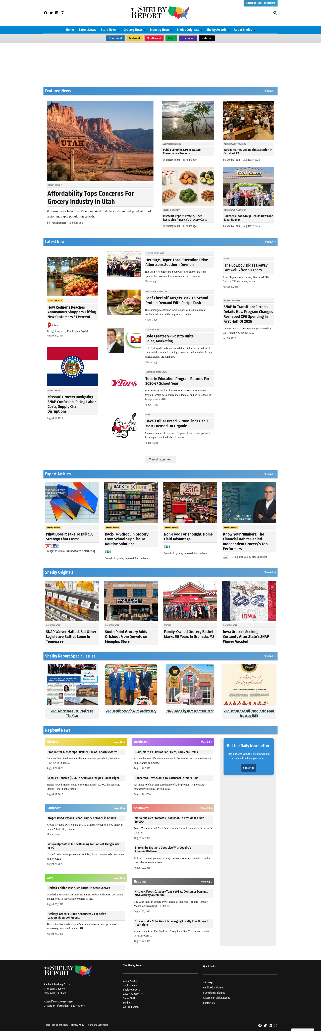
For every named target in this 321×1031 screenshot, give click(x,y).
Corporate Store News (156, 372)
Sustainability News (172, 144)
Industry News (160, 30)
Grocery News (133, 30)
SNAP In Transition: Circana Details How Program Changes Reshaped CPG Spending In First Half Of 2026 (248, 314)
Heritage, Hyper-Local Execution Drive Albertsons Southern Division (176, 262)
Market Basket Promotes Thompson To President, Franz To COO (169, 820)
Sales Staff (129, 998)
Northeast (188, 38)
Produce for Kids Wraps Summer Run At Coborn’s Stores (82, 752)
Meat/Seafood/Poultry (156, 291)
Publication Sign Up (213, 987)
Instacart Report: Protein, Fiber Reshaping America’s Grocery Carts (185, 218)
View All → (270, 90)
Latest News (87, 30)
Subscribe (248, 768)
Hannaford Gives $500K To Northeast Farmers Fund (166, 778)
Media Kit (128, 1002)
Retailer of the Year (154, 253)
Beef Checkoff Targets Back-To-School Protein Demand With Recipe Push (176, 300)
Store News (108, 30)
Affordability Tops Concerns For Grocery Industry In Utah (90, 198)
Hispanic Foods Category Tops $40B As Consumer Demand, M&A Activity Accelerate (171, 893)
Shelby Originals (188, 30)
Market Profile (54, 185)
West (171, 38)
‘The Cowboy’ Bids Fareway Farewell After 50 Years (246, 267)
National (207, 38)
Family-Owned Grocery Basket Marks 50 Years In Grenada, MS (189, 634)
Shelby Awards (216, 30)
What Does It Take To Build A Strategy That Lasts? (69, 536)
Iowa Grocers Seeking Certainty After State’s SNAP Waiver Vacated (246, 636)
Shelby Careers (131, 989)
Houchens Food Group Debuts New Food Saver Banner (248, 218)
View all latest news (160, 459)
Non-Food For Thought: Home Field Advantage (188, 536)
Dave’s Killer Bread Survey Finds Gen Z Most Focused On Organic (176, 423)
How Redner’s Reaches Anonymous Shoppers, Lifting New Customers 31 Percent (71, 312)
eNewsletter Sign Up (214, 992)
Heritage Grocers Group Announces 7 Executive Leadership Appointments (76, 915)
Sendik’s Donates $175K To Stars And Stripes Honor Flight (83, 778)
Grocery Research (232, 300)
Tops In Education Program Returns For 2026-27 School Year (177, 381)
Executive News (152, 330)
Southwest (154, 38)
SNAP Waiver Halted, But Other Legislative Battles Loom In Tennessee (71, 636)
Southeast (115, 38)
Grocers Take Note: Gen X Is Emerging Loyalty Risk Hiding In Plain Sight (172, 923)
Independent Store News (235, 144)
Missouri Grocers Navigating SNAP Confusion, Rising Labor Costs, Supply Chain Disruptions (71, 404)
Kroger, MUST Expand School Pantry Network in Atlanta (81, 818)
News (147, 415)
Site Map (208, 982)
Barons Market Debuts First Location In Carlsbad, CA (248, 151)
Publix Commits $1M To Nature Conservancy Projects (182, 151)
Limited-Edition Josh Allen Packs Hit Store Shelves (78, 888)
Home (70, 30)
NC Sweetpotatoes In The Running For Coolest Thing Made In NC (83, 846)
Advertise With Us (132, 994)
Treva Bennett (58, 222)
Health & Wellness (171, 210)
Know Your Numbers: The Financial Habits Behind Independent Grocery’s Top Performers (245, 541)
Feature (227, 259)
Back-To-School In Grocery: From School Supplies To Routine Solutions (127, 539)
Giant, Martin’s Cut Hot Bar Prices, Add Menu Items (166, 752)
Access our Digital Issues (216, 997)
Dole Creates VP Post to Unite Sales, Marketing (169, 338)
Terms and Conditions (97, 1024)
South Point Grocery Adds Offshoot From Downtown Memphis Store (126, 636)
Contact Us (209, 1003)
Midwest (134, 38)
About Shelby (243, 30)
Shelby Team (173, 159)
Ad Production (131, 1007)
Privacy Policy (77, 1024)
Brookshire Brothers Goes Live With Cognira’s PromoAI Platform (163, 849)
